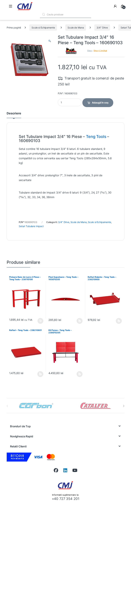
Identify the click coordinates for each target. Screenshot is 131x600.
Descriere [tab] (14, 113)
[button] (49, 41)
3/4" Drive (102, 27)
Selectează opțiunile (76, 321)
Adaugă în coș (100, 102)
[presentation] (123, 406)
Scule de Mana (76, 27)
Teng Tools (96, 136)
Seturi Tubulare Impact (31, 226)
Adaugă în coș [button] (39, 321)
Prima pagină (14, 27)
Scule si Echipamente (43, 27)
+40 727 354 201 (65, 499)
